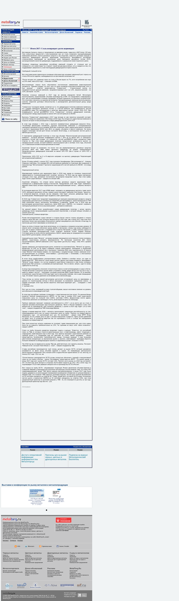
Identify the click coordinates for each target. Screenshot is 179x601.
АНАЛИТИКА (7, 41)
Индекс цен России (10, 58)
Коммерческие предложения (11, 561)
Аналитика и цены (36, 32)
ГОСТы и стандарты (10, 85)
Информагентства (10, 39)
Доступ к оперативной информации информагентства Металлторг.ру (32, 458)
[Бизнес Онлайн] (35, 588)
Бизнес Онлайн (64, 546)
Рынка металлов (9, 34)
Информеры (8, 105)
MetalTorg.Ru (75, 568)
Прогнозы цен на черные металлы (13, 559)
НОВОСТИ (6, 32)
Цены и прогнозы (10, 69)
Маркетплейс (8, 78)
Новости (25, 32)
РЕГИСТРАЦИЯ (8, 30)
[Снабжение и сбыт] (9, 588)
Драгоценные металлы (11, 48)
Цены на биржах (9, 62)
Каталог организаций (9, 570)
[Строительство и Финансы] (81, 588)
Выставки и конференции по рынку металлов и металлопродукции (35, 485)
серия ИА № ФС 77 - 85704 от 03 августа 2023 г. (18, 529)
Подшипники (8, 83)
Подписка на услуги (70, 594)
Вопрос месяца (9, 65)
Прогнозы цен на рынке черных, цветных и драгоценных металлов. (56, 457)
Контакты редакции (70, 593)
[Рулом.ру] (51, 588)
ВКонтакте (31, 546)
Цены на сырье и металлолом (79, 558)
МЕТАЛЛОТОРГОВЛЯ (10, 71)
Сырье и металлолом (79, 553)
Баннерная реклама (53, 570)
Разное (32, 450)
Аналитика (6, 556)
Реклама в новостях (53, 573)
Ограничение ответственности (79, 575)
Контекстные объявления (55, 572)
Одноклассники (47, 546)
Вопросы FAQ (8, 101)
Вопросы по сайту (75, 573)
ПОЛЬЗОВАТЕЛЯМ (9, 94)
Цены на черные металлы (11, 558)
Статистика (8, 55)
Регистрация (8, 96)
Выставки (7, 108)
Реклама (7, 110)
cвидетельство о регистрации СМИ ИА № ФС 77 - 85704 (36, 595)
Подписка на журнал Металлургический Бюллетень (78, 457)
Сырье (6, 53)
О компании (8, 112)
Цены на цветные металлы (33, 558)
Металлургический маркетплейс (13, 572)
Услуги (27, 575)
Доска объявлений (10, 81)
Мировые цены (9, 60)
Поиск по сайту (11, 119)
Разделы (7, 103)
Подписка (7, 99)
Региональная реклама (54, 575)
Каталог (6, 76)
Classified (24, 447)
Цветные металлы (10, 46)
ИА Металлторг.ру (75, 576)
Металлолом (8, 51)
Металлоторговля (10, 74)
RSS (18, 546)
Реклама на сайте (69, 596)
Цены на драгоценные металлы (57, 558)
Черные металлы (10, 44)
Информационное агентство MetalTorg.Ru (16, 522)
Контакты (7, 115)
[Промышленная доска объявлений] (22, 588)
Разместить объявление (82, 447)
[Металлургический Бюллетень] (67, 588)
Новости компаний (10, 37)
